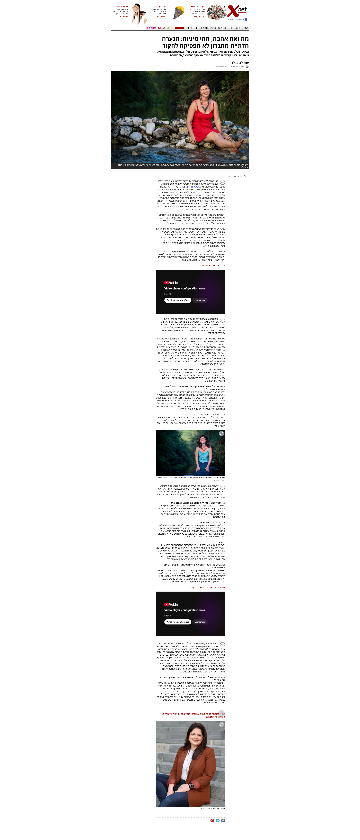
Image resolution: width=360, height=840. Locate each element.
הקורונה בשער (198, 6)
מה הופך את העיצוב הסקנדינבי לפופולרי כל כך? (120, 11)
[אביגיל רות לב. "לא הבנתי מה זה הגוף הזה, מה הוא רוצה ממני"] (190, 453)
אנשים (234, 176)
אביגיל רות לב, (193, 187)
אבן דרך (162, 6)
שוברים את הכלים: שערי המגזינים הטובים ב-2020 (197, 11)
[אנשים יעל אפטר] (190, 764)
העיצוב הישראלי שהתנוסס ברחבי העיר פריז (159, 11)
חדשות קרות (121, 6)
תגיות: (241, 176)
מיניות (229, 176)
